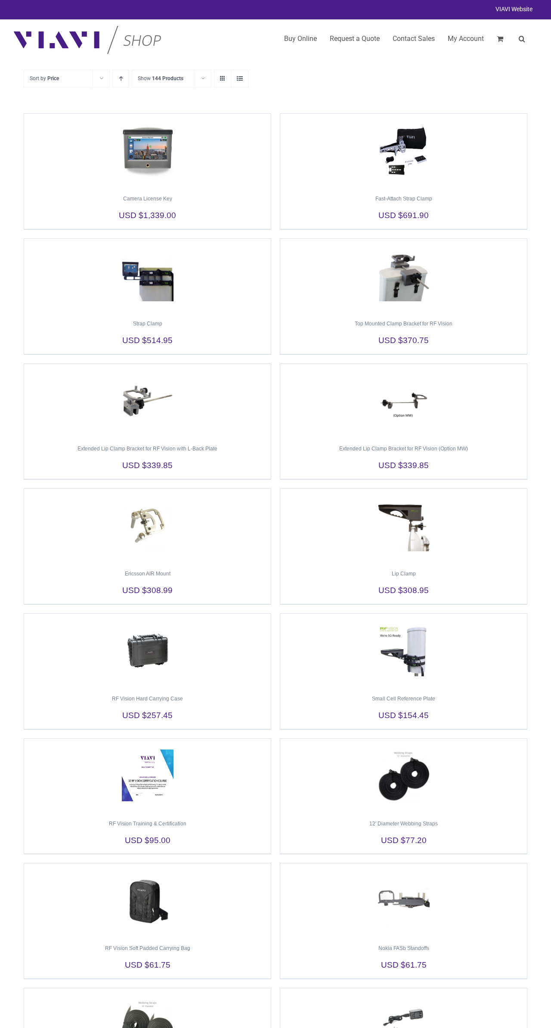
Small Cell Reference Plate (403, 699)
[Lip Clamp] (403, 525)
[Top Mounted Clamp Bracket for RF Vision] (403, 275)
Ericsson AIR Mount (147, 574)
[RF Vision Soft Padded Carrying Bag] (147, 900)
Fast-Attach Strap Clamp (403, 199)
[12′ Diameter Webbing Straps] (403, 775)
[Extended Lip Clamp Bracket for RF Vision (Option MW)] (403, 400)
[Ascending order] (120, 78)
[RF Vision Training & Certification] (147, 775)
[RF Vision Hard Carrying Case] (147, 650)
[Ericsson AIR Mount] (147, 525)
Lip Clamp (404, 574)
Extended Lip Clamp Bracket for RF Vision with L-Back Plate (147, 449)
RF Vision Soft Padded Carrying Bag (147, 948)
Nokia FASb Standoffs (403, 948)
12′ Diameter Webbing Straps (403, 824)
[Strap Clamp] (147, 275)
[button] (522, 38)
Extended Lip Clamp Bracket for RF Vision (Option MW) (403, 449)
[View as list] (239, 78)
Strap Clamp (147, 324)
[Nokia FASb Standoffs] (403, 900)
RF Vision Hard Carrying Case (147, 699)
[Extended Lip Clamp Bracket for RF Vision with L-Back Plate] (147, 400)
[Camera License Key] (147, 150)
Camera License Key (147, 199)
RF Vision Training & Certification (147, 824)
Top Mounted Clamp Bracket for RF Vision (403, 324)
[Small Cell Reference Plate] (403, 650)
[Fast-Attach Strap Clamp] (403, 150)
